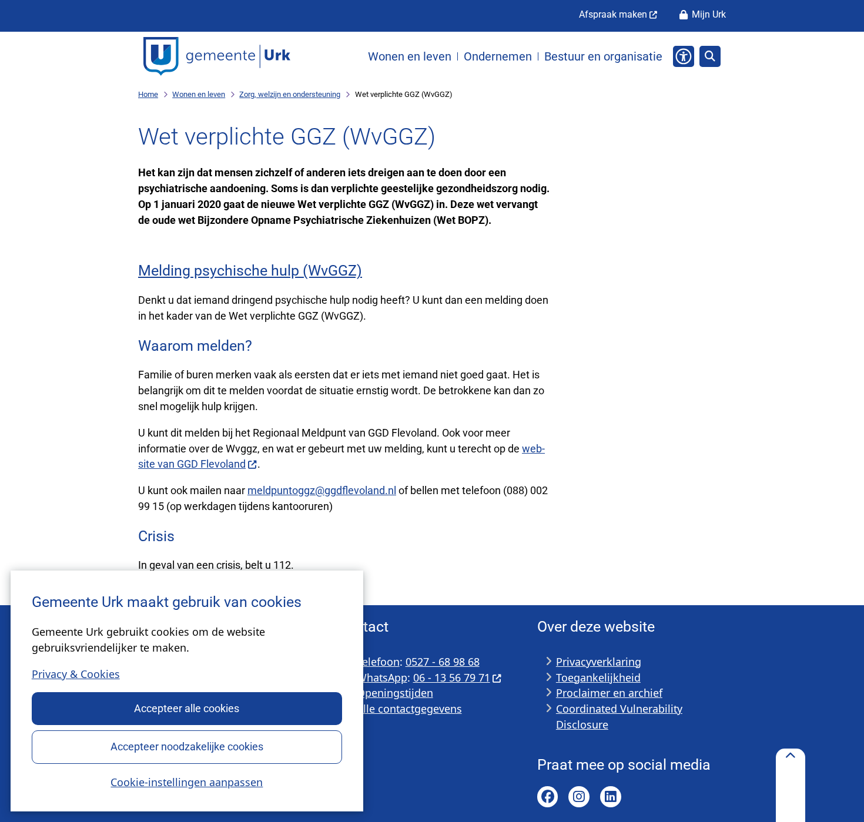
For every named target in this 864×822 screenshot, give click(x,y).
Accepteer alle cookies (186, 708)
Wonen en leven (198, 94)
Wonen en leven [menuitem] (409, 56)
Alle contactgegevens (409, 709)
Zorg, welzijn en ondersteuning (289, 94)
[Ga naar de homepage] (216, 56)
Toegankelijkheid (598, 677)
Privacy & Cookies (76, 674)
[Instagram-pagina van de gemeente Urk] (579, 796)
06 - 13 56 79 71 (451, 677)
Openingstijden (395, 693)
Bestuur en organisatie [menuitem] (603, 56)
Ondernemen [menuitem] (498, 56)
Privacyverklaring (598, 662)
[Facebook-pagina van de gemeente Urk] (547, 796)
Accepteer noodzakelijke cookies (186, 746)
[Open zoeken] (710, 56)
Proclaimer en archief (609, 693)
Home (148, 94)
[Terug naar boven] (790, 785)
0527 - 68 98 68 (443, 662)
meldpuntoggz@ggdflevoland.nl (321, 490)
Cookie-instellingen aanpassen (186, 782)
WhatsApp (382, 677)
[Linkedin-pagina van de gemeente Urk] (610, 796)
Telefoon (378, 662)
